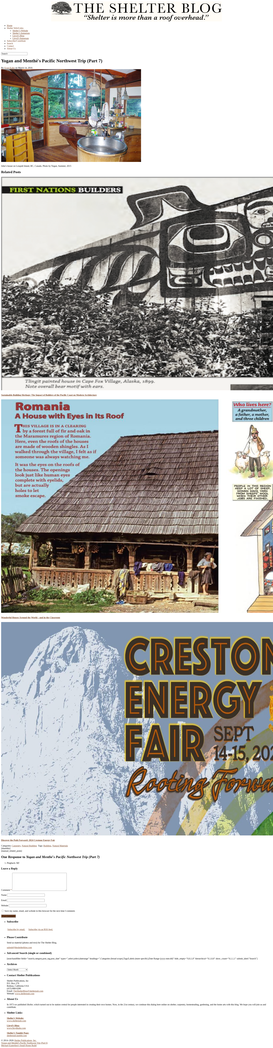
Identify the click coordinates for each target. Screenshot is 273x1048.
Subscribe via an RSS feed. (40, 929)
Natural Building (29, 846)
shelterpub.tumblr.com (18, 1034)
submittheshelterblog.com (19, 947)
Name (4, 895)
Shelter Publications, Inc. (25, 1040)
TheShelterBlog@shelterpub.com (28, 991)
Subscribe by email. (16, 929)
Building (47, 846)
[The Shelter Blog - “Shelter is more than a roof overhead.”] (136, 20)
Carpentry (16, 846)
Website (4, 905)
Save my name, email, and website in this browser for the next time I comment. (40, 911)
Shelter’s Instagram (21, 33)
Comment (6, 890)
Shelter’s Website (20, 30)
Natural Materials (60, 846)
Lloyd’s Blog (18, 36)
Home (9, 25)
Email (3, 900)
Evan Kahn (9, 68)
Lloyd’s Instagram (21, 38)
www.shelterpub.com (24, 993)
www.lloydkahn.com (16, 1026)
